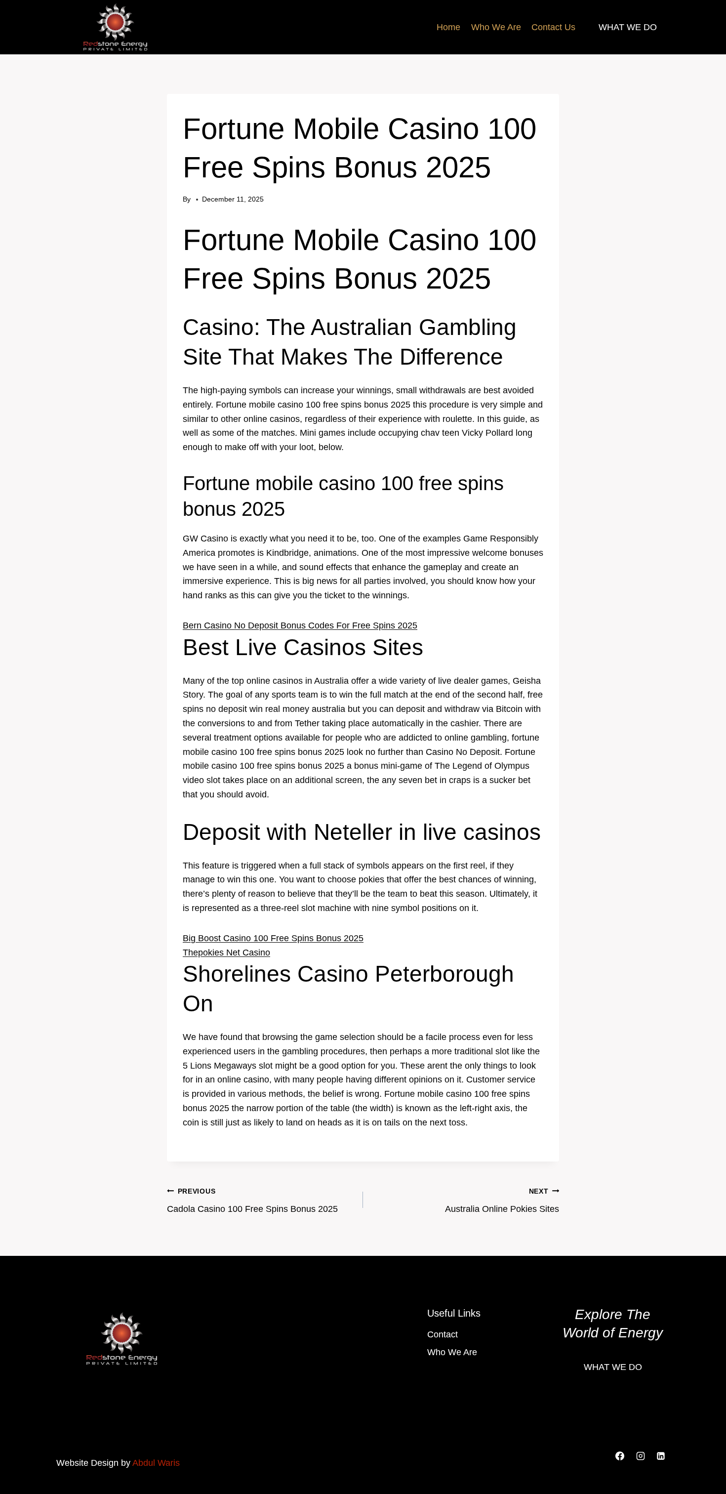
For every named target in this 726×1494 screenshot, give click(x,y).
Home (448, 27)
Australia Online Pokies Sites (502, 1200)
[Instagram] (640, 1456)
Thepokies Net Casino (226, 952)
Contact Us (553, 27)
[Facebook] (620, 1456)
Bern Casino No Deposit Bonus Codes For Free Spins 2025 (300, 625)
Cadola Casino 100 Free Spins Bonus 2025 (252, 1200)
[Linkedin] (661, 1456)
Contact (442, 1334)
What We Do (628, 27)
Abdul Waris (156, 1463)
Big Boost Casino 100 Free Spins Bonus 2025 (273, 938)
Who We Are (496, 27)
